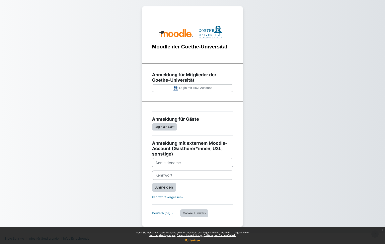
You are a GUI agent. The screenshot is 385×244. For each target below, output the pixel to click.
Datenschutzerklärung (189, 235)
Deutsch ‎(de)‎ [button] (161, 213)
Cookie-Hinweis (194, 213)
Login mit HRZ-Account (195, 88)
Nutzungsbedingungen (162, 235)
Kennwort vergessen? (167, 197)
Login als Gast (164, 127)
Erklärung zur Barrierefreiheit (220, 235)
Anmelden (164, 187)
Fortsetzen (192, 240)
